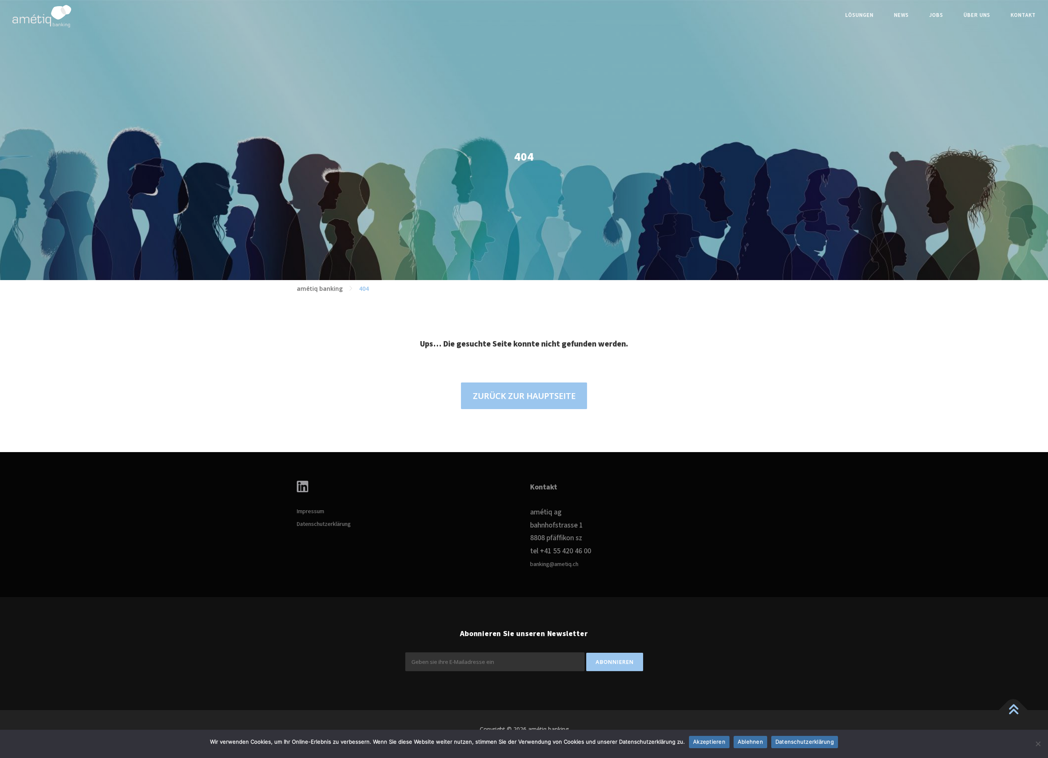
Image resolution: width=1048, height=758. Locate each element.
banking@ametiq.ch (554, 564)
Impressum (310, 511)
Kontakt (1023, 15)
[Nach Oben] (1013, 709)
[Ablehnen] (1038, 744)
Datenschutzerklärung (324, 524)
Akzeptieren (709, 741)
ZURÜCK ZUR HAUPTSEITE (524, 395)
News (901, 15)
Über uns (977, 15)
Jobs (936, 15)
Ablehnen (750, 741)
